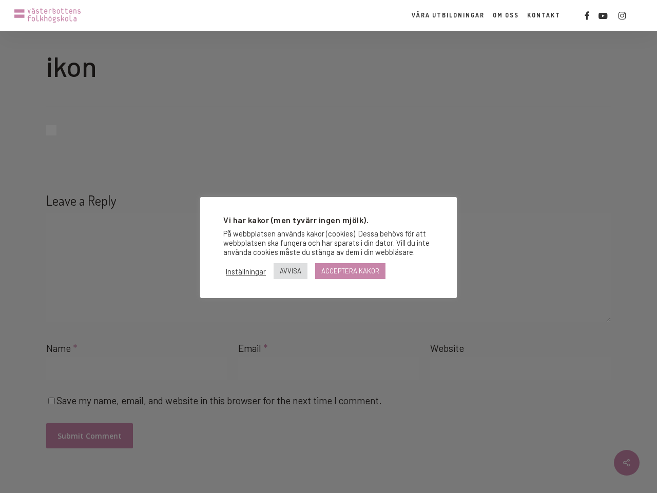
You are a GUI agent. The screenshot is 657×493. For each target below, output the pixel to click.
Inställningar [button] (246, 271)
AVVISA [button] (290, 271)
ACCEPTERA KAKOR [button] (350, 271)
